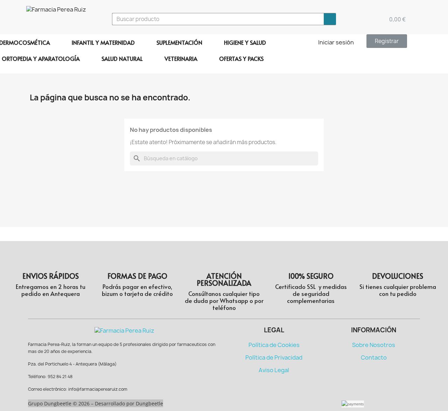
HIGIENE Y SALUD (245, 42)
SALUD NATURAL (122, 58)
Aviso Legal (274, 370)
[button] (386, 41)
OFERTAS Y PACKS (241, 58)
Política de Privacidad (273, 357)
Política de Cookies (274, 345)
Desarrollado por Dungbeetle (129, 403)
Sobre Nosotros (373, 345)
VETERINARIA (180, 58)
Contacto (374, 357)
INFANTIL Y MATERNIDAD (103, 42)
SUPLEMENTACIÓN (179, 42)
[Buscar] (330, 19)
